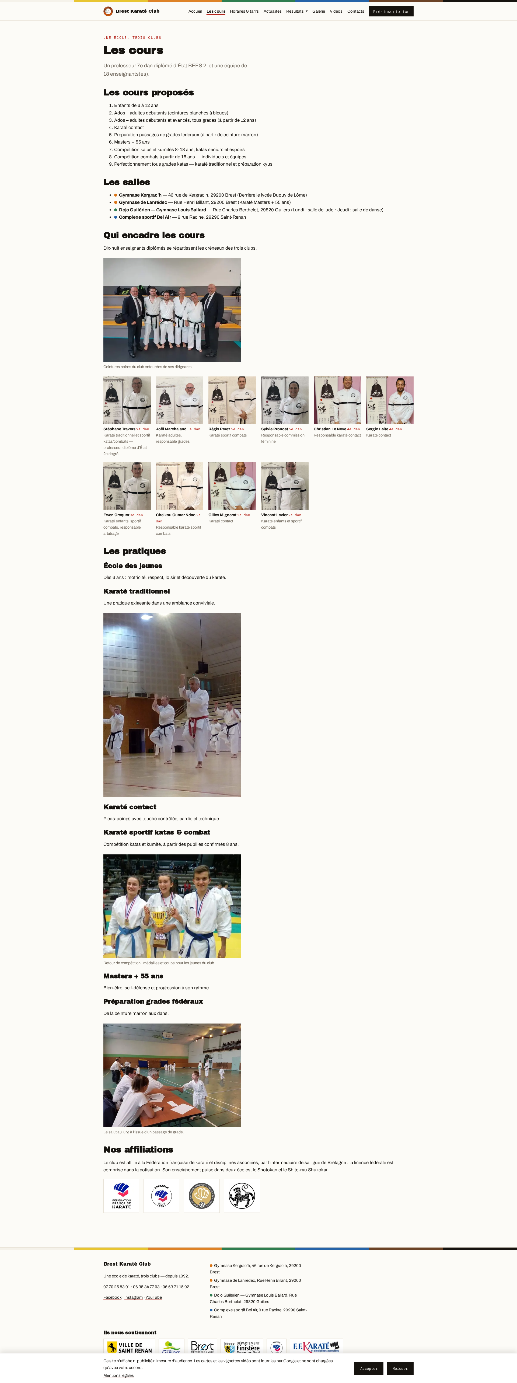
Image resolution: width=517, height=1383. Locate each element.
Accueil (195, 11)
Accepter (369, 1368)
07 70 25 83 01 (116, 1287)
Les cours (216, 11)
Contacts (355, 11)
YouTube (153, 1297)
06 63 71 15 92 (176, 1287)
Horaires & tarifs (244, 11)
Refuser (400, 1368)
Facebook (112, 1297)
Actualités (273, 11)
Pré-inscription (391, 11)
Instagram (133, 1297)
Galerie (318, 11)
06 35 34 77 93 (146, 1287)
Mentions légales (118, 1375)
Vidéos (336, 11)
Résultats (295, 11)
